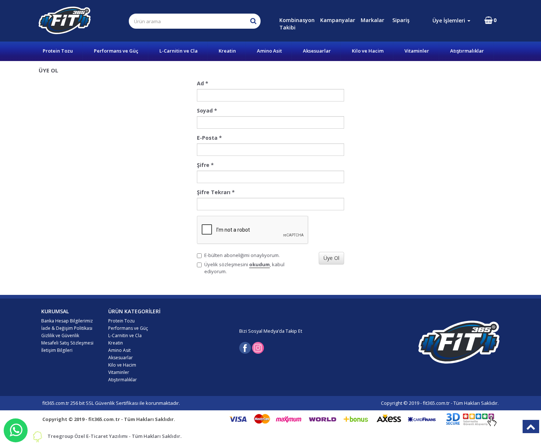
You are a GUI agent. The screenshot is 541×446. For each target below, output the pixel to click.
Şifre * (205, 164)
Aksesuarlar (317, 50)
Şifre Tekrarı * (216, 192)
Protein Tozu (58, 50)
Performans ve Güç (116, 50)
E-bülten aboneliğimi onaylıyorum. (242, 255)
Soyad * (207, 110)
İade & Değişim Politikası (66, 328)
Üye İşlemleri (449, 20)
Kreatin (227, 50)
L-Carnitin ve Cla (178, 50)
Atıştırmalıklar (467, 50)
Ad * (202, 83)
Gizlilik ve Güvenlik (60, 335)
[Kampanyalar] (390, 20)
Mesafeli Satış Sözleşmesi (67, 343)
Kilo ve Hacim (367, 50)
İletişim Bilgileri (57, 350)
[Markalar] (391, 20)
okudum (259, 264)
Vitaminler (416, 50)
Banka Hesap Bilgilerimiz (67, 321)
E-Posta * (209, 137)
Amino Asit (269, 50)
